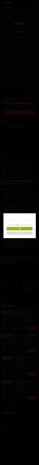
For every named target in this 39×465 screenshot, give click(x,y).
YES (19, 229)
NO (20, 233)
